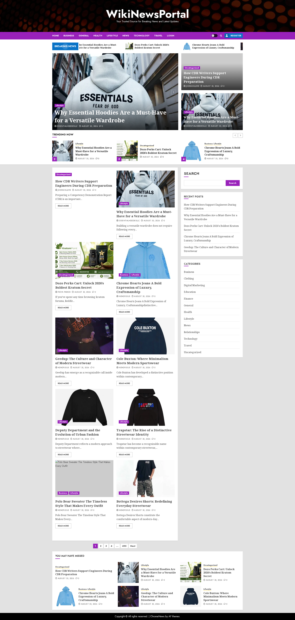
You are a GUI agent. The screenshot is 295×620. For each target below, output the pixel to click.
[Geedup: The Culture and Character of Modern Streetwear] (191, 150)
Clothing (189, 278)
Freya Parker (64, 292)
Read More (63, 206)
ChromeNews (157, 616)
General (84, 35)
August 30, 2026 (90, 126)
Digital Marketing (194, 285)
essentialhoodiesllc (67, 126)
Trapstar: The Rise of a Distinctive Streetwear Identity (144, 432)
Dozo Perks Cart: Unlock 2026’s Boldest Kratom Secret (93, 151)
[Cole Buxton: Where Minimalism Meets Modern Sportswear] (145, 336)
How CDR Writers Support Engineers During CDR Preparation (205, 77)
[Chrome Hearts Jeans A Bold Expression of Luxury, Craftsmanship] (127, 150)
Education (190, 292)
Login (170, 35)
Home (55, 35)
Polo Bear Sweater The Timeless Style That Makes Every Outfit (81, 503)
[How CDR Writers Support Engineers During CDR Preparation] (84, 174)
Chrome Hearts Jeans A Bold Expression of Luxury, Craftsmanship (158, 151)
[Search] (221, 36)
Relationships (192, 332)
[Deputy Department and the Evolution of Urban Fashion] (84, 407)
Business (68, 35)
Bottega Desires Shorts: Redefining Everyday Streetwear (144, 503)
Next (132, 546)
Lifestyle (112, 35)
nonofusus (124, 296)
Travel (158, 35)
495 (124, 546)
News (125, 35)
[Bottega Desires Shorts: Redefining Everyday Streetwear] (145, 478)
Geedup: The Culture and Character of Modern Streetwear (220, 151)
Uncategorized (192, 67)
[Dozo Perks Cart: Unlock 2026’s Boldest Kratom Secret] (62, 150)
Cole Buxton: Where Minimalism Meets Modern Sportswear (142, 361)
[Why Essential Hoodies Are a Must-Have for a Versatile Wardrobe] (115, 91)
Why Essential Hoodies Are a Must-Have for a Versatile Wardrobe (110, 116)
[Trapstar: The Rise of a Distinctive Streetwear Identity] (145, 407)
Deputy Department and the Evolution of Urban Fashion (77, 432)
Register (236, 35)
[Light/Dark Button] (214, 35)
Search (191, 173)
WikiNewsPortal (147, 14)
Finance (188, 298)
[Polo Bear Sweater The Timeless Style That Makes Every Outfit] (84, 478)
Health (97, 35)
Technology (141, 35)
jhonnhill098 (192, 86)
